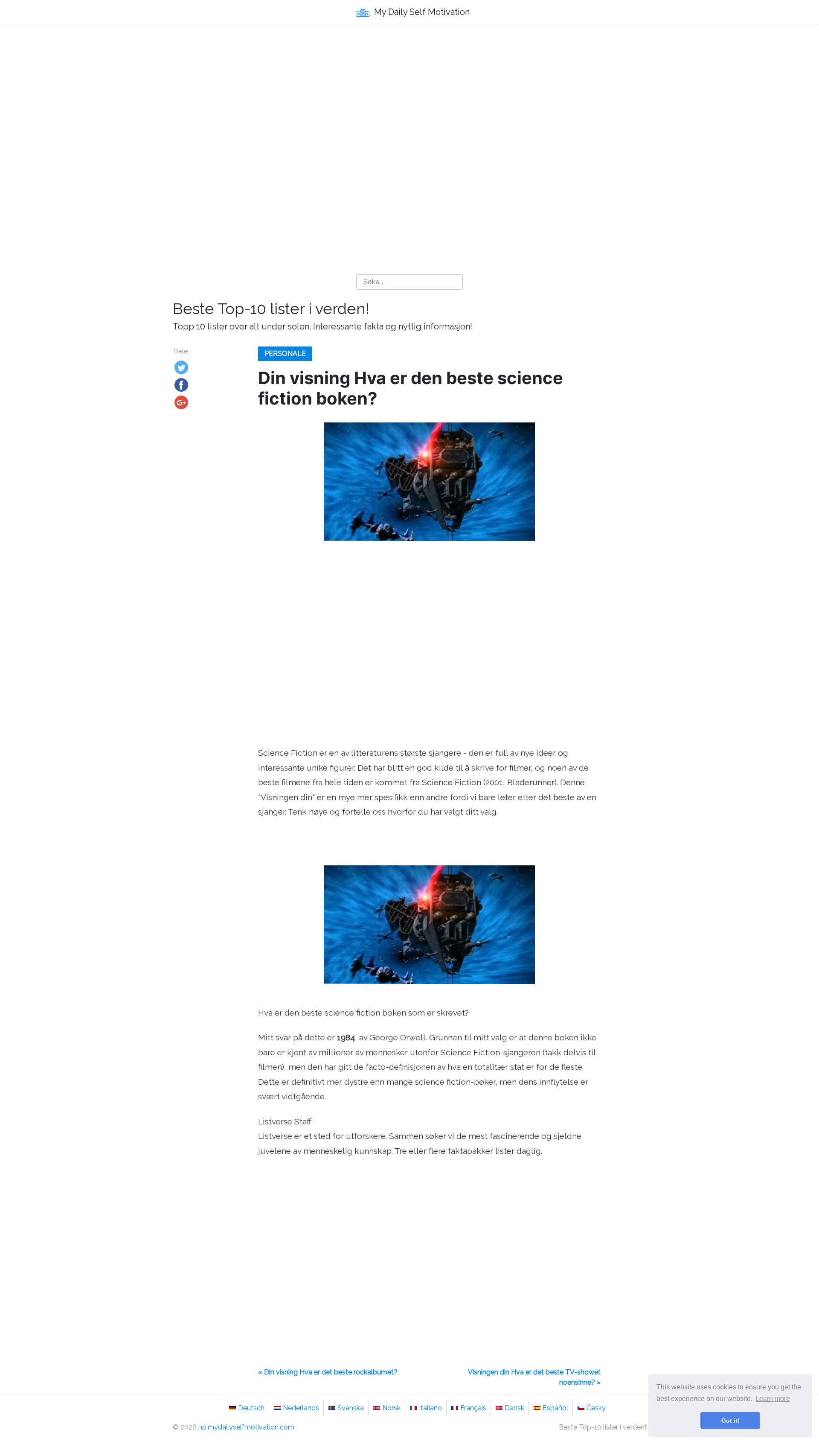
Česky (596, 1408)
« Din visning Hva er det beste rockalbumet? (328, 1372)
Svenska (350, 1408)
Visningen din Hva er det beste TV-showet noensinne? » (534, 1377)
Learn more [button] (772, 1398)
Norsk (391, 1408)
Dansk (514, 1408)
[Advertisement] (409, 94)
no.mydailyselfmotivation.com (246, 1427)
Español (555, 1408)
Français (473, 1408)
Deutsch (251, 1408)
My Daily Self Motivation (421, 12)
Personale (285, 353)
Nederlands (301, 1408)
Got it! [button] (730, 1420)
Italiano (430, 1408)
